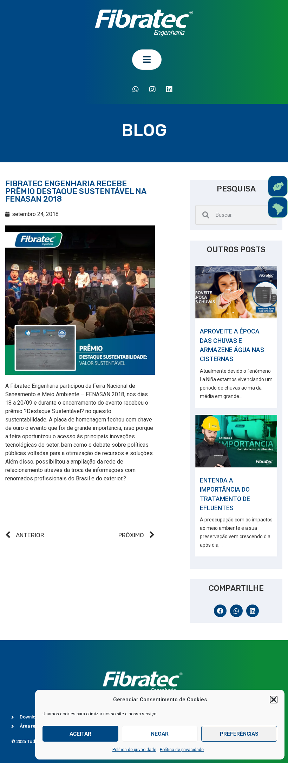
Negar (160, 734)
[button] (273, 699)
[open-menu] (147, 59)
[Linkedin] (169, 89)
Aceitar (80, 734)
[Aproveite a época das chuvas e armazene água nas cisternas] (236, 292)
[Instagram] (152, 89)
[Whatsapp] (135, 89)
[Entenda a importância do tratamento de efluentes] (236, 441)
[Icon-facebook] (118, 89)
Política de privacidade (134, 749)
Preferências (239, 734)
